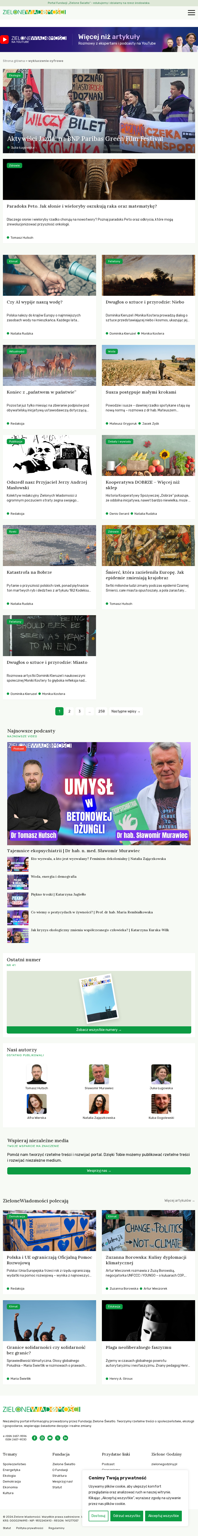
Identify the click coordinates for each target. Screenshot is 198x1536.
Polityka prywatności (29, 1528)
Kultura (8, 1493)
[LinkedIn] (65, 1438)
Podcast (108, 1464)
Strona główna (14, 61)
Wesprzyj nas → (99, 1171)
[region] (135, 1498)
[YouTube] (50, 1438)
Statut (57, 1487)
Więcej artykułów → (179, 1201)
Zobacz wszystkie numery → (99, 1030)
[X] (57, 1438)
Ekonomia (10, 1487)
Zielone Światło (63, 1464)
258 (101, 711)
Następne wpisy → (126, 711)
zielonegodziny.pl (164, 1464)
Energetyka (11, 1470)
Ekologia (9, 1475)
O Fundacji (60, 1470)
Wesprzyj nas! (62, 1481)
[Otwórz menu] (190, 13)
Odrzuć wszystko (126, 1516)
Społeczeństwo (14, 1464)
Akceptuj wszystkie (163, 1516)
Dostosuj (98, 1516)
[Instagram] (42, 1438)
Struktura (59, 1475)
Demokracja (12, 1481)
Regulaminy (56, 1528)
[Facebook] (34, 1438)
